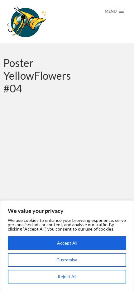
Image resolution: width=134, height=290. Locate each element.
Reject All (67, 276)
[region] (67, 245)
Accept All (67, 243)
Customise (67, 259)
